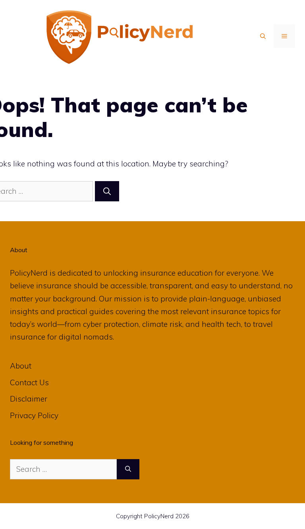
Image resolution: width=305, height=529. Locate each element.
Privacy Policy (34, 415)
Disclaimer (28, 399)
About (20, 366)
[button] (263, 36)
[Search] (107, 191)
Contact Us (29, 382)
